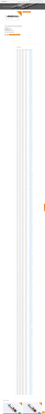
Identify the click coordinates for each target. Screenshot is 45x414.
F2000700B (30, 223)
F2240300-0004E (31, 100)
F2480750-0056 (30, 234)
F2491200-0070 (30, 296)
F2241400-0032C (31, 328)
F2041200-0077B (31, 310)
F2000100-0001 (30, 53)
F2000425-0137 (30, 149)
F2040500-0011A (31, 175)
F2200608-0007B (31, 217)
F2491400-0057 (30, 321)
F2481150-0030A (31, 289)
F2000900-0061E (31, 265)
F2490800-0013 (30, 242)
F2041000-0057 (30, 271)
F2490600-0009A (31, 192)
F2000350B (30, 70)
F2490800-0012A (31, 247)
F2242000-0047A (31, 383)
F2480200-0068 (30, 59)
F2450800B (30, 252)
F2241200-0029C (31, 307)
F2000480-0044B (31, 157)
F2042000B (30, 377)
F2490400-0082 (30, 126)
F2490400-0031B (31, 137)
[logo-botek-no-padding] (4, 1)
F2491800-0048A (31, 359)
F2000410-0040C (31, 148)
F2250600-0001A (31, 205)
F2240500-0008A (31, 163)
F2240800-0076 (30, 241)
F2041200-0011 (30, 295)
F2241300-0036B (31, 316)
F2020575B (30, 186)
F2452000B (30, 381)
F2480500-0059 (30, 161)
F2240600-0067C (31, 212)
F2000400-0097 (30, 138)
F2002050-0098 (30, 389)
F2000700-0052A (31, 230)
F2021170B (30, 292)
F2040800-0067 (30, 240)
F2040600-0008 (30, 198)
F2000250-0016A (31, 82)
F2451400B (30, 326)
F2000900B (30, 261)
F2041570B (30, 338)
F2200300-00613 (31, 107)
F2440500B (30, 168)
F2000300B (30, 88)
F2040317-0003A (31, 112)
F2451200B (30, 301)
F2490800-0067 (30, 249)
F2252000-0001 (30, 371)
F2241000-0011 (30, 277)
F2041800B (30, 363)
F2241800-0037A (31, 362)
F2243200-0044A (31, 394)
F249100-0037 (30, 278)
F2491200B (30, 304)
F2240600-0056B (31, 200)
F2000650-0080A (31, 218)
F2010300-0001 (30, 94)
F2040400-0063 (30, 133)
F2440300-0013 (30, 95)
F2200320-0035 (30, 119)
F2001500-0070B (31, 332)
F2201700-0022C (31, 356)
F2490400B (30, 136)
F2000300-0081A (31, 90)
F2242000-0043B (31, 388)
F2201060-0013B (31, 284)
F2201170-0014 (30, 291)
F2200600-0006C (31, 216)
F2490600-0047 (30, 204)
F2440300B (30, 106)
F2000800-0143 (30, 246)
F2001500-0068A (31, 334)
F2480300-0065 (30, 102)
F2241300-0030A (31, 315)
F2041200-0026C (31, 302)
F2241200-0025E (31, 308)
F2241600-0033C (31, 341)
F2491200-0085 (30, 298)
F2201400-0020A (31, 322)
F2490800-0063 (30, 248)
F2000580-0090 (30, 187)
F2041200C (30, 309)
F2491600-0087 (30, 340)
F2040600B (30, 191)
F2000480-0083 (30, 155)
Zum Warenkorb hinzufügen (14, 34)
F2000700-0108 (30, 224)
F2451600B (30, 353)
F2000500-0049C (31, 181)
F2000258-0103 (30, 83)
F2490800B (30, 253)
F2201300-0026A (31, 314)
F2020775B (30, 237)
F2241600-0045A (31, 351)
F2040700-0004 (30, 222)
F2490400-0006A (31, 127)
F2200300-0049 (30, 96)
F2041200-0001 (30, 297)
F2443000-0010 (30, 393)
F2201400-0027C (31, 320)
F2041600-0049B (31, 345)
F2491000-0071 (30, 273)
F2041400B (30, 327)
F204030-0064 (30, 101)
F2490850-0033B (31, 254)
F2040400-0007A (31, 125)
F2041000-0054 (30, 272)
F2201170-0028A (31, 290)
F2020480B (30, 156)
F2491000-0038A (31, 279)
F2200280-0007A (31, 87)
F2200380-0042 (30, 120)
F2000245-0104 (30, 69)
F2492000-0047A (31, 376)
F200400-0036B (30, 139)
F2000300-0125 (30, 89)
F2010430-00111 (30, 150)
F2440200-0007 (30, 64)
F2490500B (30, 169)
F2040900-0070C (31, 259)
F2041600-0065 (30, 350)
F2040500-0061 (30, 167)
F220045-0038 (30, 151)
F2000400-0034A (31, 132)
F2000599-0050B (31, 188)
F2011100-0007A (30, 285)
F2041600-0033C (31, 352)
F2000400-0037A (31, 145)
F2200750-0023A (31, 236)
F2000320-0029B (31, 113)
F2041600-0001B (31, 344)
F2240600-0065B (31, 211)
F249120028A (30, 303)
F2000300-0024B (31, 93)
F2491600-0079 (30, 339)
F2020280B (30, 84)
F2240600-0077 (30, 210)
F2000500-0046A (31, 174)
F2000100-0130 (30, 52)
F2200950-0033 (30, 266)
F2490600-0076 (30, 194)
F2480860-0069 (30, 255)
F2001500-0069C (31, 333)
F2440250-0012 (30, 71)
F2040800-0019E (31, 243)
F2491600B (30, 346)
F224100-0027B (30, 358)
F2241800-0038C (31, 365)
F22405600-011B (31, 197)
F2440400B (30, 131)
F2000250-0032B (31, 76)
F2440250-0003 (30, 77)
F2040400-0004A (31, 142)
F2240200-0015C (31, 58)
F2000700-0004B (31, 229)
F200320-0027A (30, 114)
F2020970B (30, 267)
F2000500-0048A (31, 180)
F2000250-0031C (31, 75)
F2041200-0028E (31, 357)
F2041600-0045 (30, 347)
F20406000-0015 (31, 193)
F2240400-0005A (31, 144)
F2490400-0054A (31, 130)
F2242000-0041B (31, 382)
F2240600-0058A (31, 206)
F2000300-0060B (31, 108)
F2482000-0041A (31, 375)
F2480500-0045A (31, 173)
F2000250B (30, 78)
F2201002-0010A (31, 283)
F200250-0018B (30, 81)
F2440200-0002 (30, 63)
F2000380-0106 (30, 124)
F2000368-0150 (30, 118)
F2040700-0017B (31, 228)
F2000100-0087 (30, 51)
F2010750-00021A (31, 235)
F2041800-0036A (31, 370)
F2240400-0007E (31, 143)
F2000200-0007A (31, 65)
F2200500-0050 (30, 162)
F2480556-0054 (30, 185)
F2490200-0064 (30, 57)
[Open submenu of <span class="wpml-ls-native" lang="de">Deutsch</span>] (41, 1)
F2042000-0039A (31, 387)
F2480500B (30, 182)
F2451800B (30, 364)
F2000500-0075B (31, 179)
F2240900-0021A (31, 260)
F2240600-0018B (31, 199)
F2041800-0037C (31, 369)
